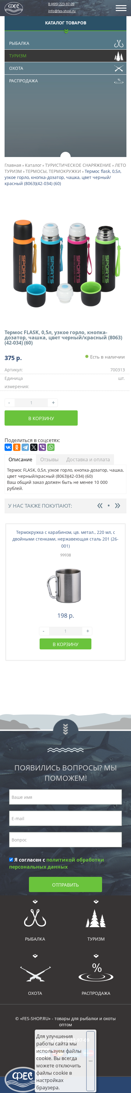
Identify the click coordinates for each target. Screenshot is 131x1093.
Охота (16, 68)
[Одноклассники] (16, 447)
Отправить (65, 885)
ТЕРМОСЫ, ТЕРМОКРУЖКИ (53, 171)
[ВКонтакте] (8, 447)
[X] (33, 447)
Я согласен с (56, 863)
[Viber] (42, 447)
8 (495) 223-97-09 (61, 4)
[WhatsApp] (51, 447)
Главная (13, 165)
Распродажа (23, 81)
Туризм (18, 56)
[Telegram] (25, 447)
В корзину (41, 418)
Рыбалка (19, 43)
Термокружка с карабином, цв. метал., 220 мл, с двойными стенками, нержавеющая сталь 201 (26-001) (65, 539)
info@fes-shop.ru (62, 11)
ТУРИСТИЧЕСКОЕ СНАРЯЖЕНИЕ (78, 165)
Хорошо (91, 1061)
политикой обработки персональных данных (56, 863)
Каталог (33, 165)
